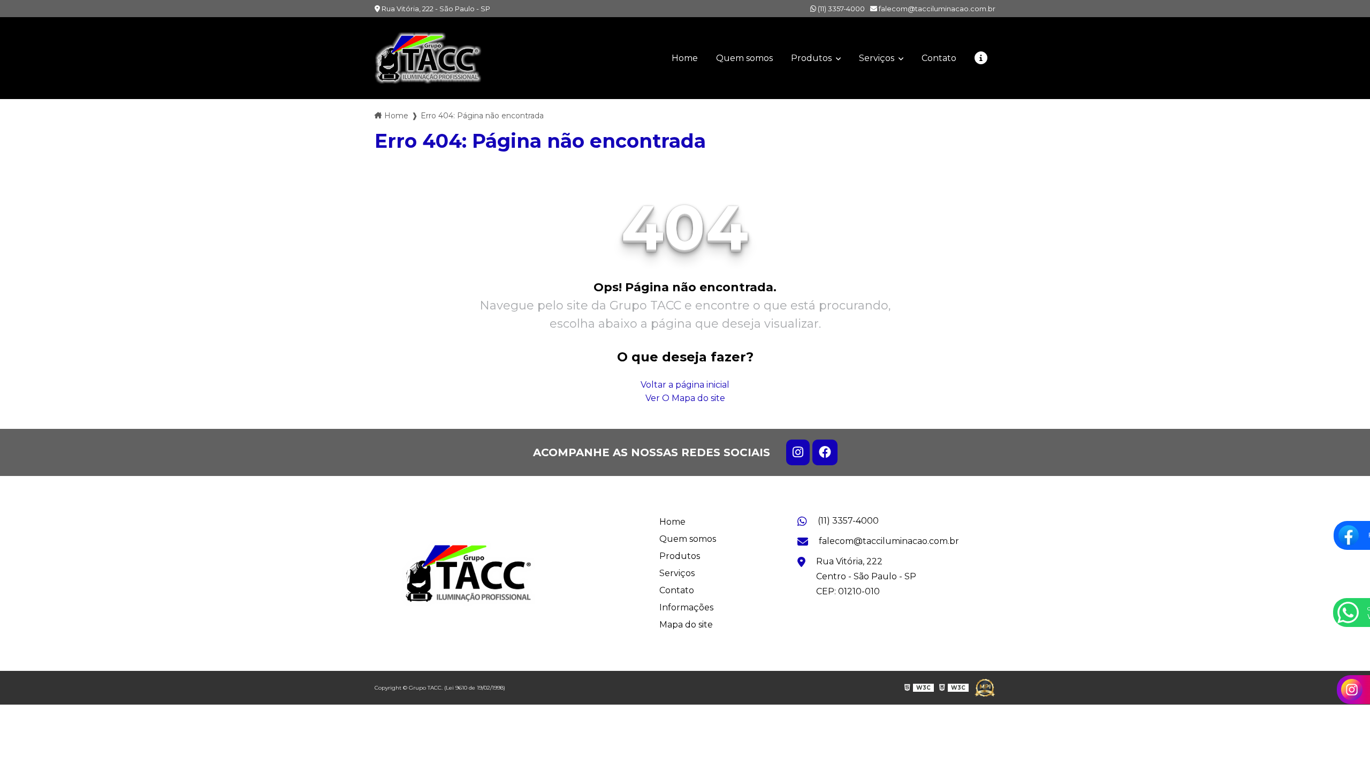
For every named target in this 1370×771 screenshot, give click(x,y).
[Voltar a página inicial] (428, 58)
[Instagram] (798, 452)
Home (685, 58)
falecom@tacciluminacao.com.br (936, 8)
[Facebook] (825, 452)
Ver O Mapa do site (685, 398)
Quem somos (744, 58)
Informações (686, 607)
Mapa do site (686, 624)
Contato (939, 58)
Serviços (877, 58)
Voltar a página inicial (685, 385)
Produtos (812, 58)
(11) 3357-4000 (840, 8)
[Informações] (980, 58)
